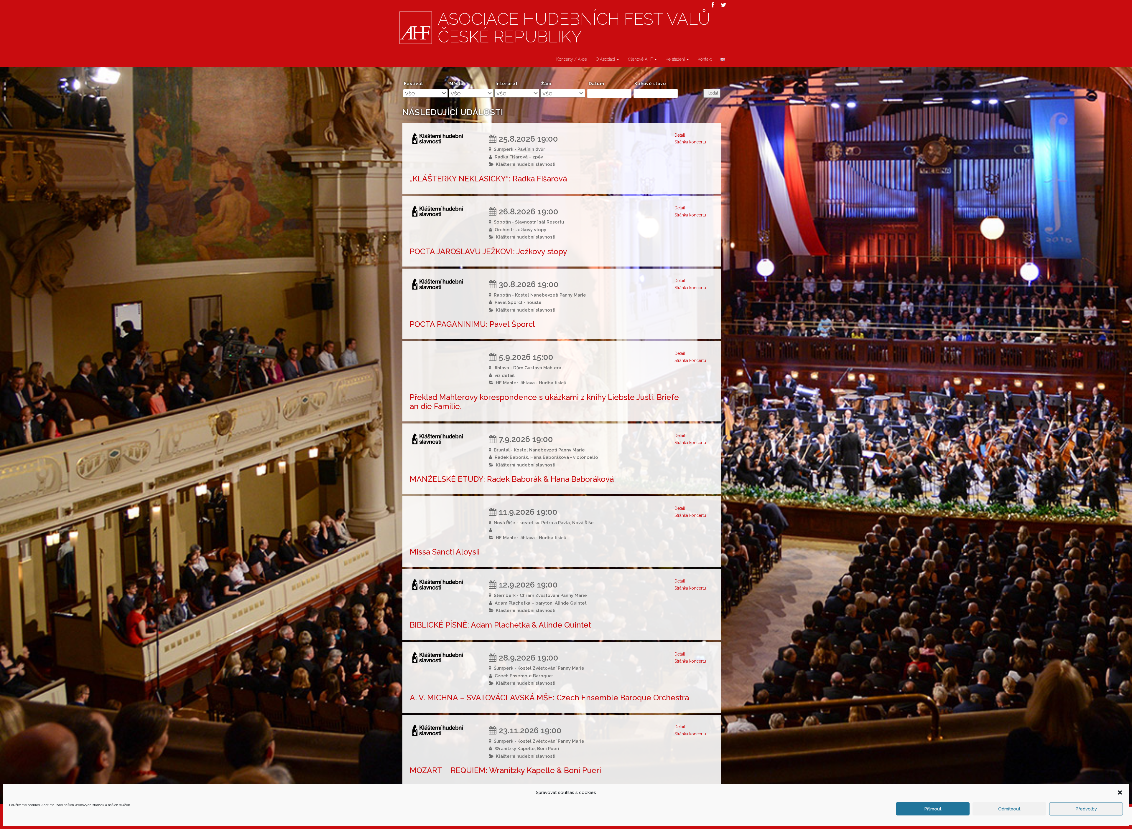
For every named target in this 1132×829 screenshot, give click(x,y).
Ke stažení (676, 59)
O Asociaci (606, 59)
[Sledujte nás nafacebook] (713, 5)
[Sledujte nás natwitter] (723, 5)
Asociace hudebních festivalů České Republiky (574, 28)
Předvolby (1086, 809)
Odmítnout (1009, 809)
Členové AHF (641, 59)
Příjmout (933, 809)
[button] (1120, 792)
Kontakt (705, 59)
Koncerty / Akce (571, 59)
